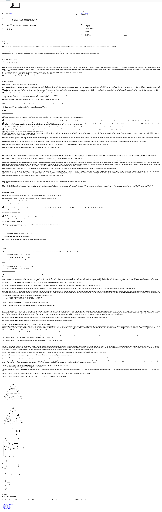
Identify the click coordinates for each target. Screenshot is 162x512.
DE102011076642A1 (6, 507)
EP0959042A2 (5, 506)
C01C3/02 (82, 11)
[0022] (12, 504)
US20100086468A (6, 504)
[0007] (10, 504)
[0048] (9, 508)
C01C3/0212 (88, 13)
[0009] (9, 505)
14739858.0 (11, 13)
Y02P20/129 (85, 13)
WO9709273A (5, 505)
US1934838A (5, 508)
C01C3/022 (82, 13)
